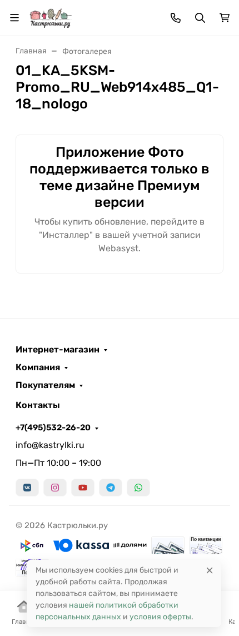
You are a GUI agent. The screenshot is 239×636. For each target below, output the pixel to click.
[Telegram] (110, 487)
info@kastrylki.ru (50, 445)
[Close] (209, 570)
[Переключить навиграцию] (14, 18)
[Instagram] (55, 487)
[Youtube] (82, 487)
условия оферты (160, 617)
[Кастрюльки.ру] (50, 17)
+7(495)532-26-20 (53, 428)
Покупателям (45, 385)
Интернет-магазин (57, 349)
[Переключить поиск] (200, 18)
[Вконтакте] (27, 487)
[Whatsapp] (138, 487)
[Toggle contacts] (176, 18)
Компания (38, 367)
